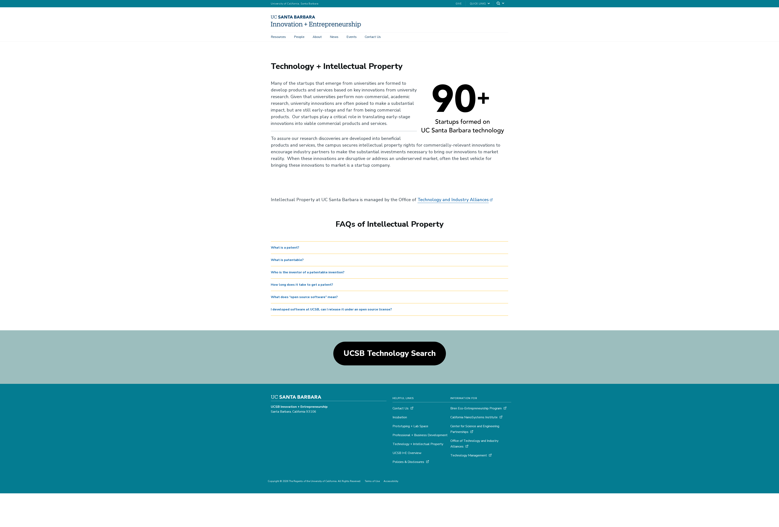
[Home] (317, 26)
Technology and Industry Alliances (453, 200)
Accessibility (391, 481)
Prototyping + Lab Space (410, 426)
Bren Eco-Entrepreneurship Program (476, 408)
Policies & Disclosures (408, 462)
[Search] (500, 3)
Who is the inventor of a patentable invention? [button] (307, 272)
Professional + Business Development (420, 435)
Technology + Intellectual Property (418, 444)
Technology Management (469, 455)
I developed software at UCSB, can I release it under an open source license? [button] (331, 309)
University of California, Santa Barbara (294, 3)
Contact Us (373, 37)
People (299, 37)
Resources (278, 37)
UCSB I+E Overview (407, 453)
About (317, 37)
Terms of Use (372, 481)
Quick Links (478, 3)
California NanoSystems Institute (474, 417)
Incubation (400, 417)
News (334, 37)
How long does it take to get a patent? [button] (302, 284)
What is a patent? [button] (285, 247)
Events (351, 37)
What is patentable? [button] (287, 260)
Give (459, 3)
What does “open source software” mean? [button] (304, 297)
